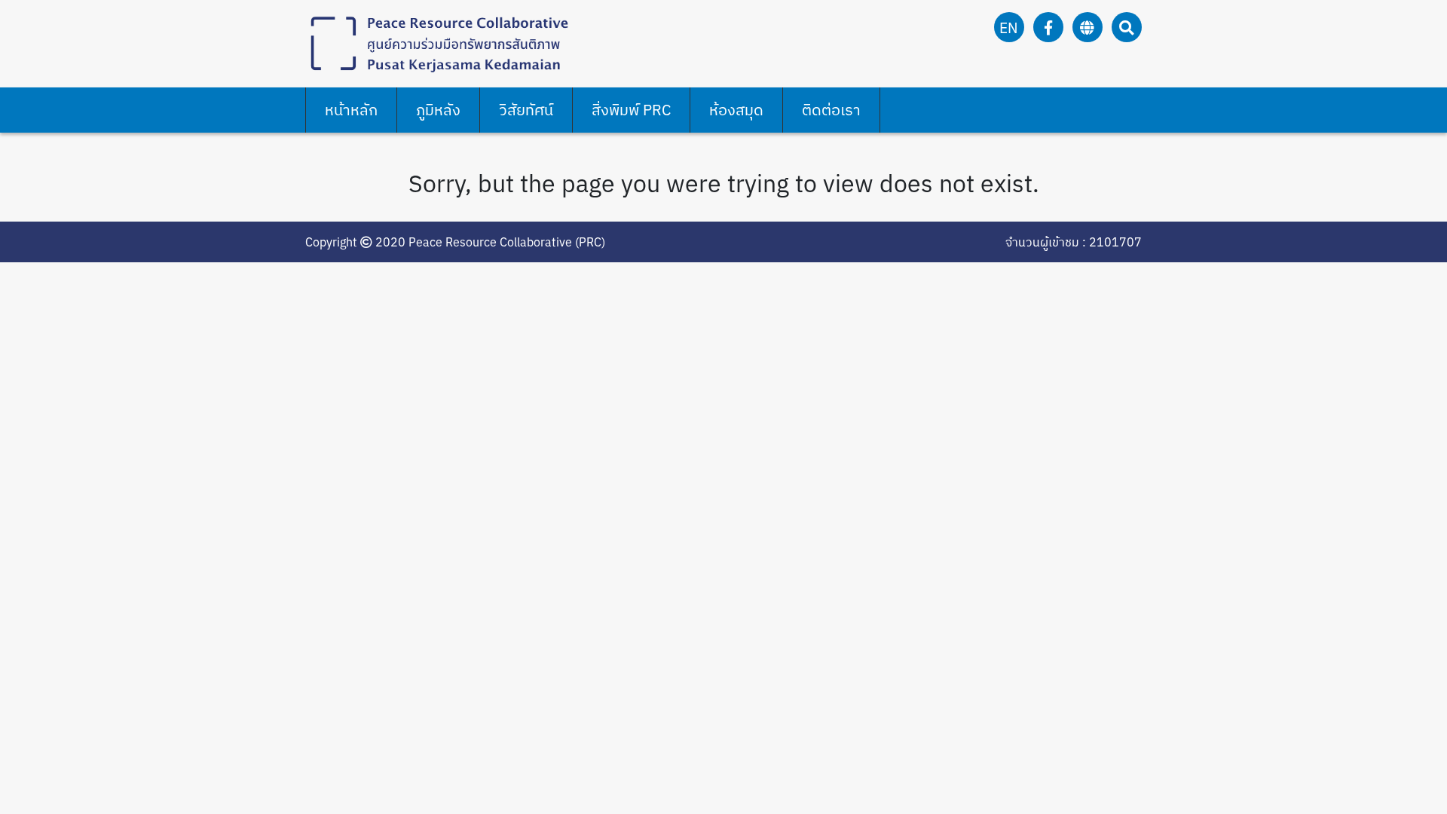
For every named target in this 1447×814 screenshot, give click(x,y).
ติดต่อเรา (831, 109)
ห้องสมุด (736, 109)
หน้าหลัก (351, 109)
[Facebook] (1048, 27)
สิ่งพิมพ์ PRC (631, 109)
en (1008, 27)
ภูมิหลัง (438, 109)
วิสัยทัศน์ (526, 109)
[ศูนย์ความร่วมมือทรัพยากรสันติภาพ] (437, 42)
